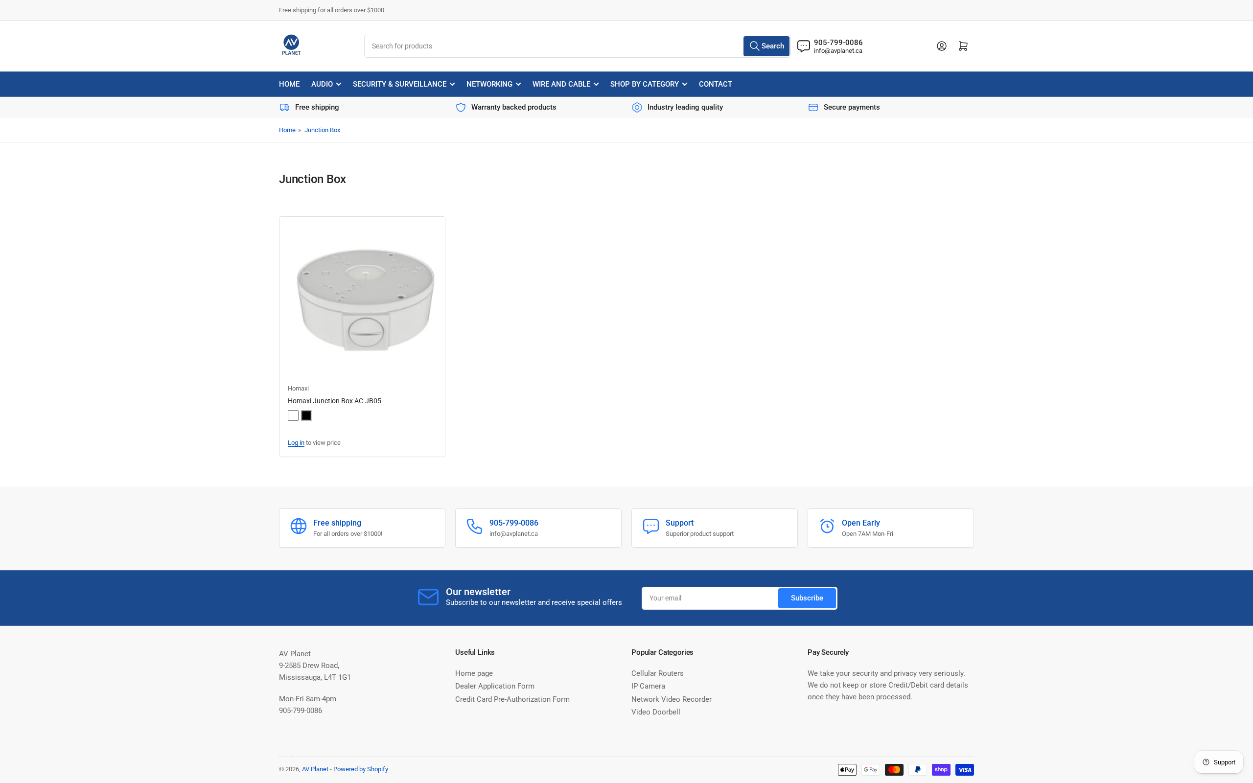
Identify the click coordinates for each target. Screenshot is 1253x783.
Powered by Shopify (360, 769)
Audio (322, 84)
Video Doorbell (655, 712)
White (293, 415)
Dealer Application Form (494, 686)
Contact (715, 84)
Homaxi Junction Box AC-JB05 (334, 401)
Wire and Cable (561, 84)
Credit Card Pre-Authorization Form (512, 699)
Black (306, 415)
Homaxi (298, 388)
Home (289, 84)
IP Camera (648, 686)
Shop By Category (644, 84)
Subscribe (807, 598)
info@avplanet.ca (838, 50)
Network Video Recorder (671, 699)
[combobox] (577, 46)
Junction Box (322, 130)
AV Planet (315, 769)
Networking (489, 84)
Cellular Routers (657, 673)
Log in (296, 442)
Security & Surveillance (399, 84)
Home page (474, 673)
